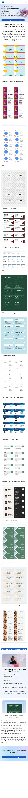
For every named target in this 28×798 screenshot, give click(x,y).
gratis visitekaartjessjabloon (16, 674)
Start (2, 6)
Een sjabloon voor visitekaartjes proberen (14, 757)
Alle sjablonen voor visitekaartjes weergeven (14, 649)
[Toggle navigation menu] (26, 2)
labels (22, 740)
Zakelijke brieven (9, 6)
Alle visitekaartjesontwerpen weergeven (13, 20)
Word (6, 2)
